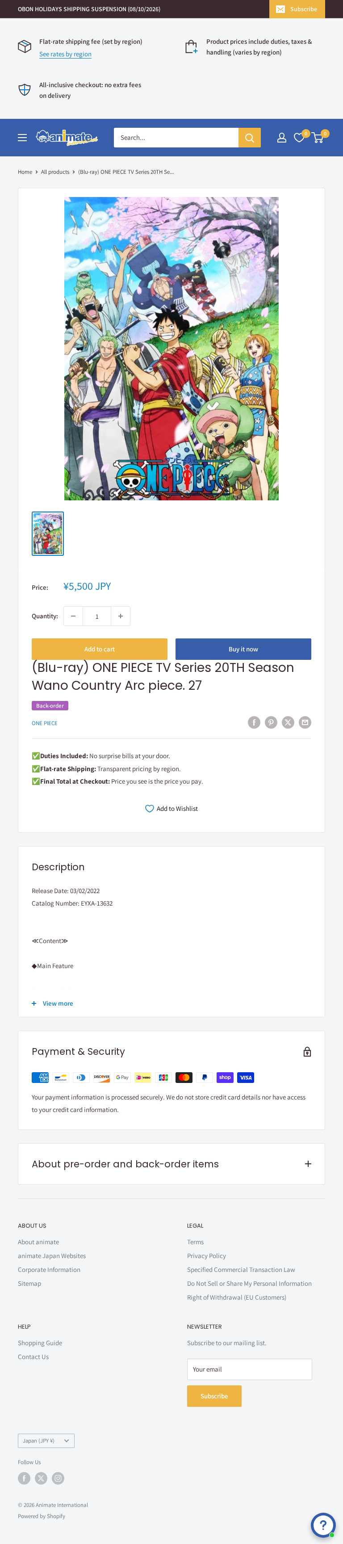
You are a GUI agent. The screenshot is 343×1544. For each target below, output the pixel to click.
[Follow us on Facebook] (24, 1478)
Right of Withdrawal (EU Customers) (236, 1297)
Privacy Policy (206, 1255)
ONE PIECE (45, 723)
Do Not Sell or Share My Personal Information (249, 1283)
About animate (38, 1242)
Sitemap (29, 1283)
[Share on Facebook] (254, 722)
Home (25, 172)
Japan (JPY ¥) (38, 1440)
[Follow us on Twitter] (41, 1478)
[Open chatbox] (323, 1525)
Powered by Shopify (41, 1516)
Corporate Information (49, 1269)
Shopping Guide (40, 1342)
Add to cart (99, 649)
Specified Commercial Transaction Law (241, 1269)
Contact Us (33, 1356)
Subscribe (303, 9)
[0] (317, 137)
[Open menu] (22, 137)
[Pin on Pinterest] (271, 722)
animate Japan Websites (52, 1255)
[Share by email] (305, 722)
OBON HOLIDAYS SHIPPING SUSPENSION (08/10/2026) (89, 9)
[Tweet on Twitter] (288, 722)
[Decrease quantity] (73, 616)
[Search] (249, 137)
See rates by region (65, 54)
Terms (195, 1242)
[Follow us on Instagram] (58, 1478)
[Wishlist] (299, 138)
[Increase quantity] (120, 616)
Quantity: (45, 616)
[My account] (281, 138)
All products (55, 172)
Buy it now (243, 649)
